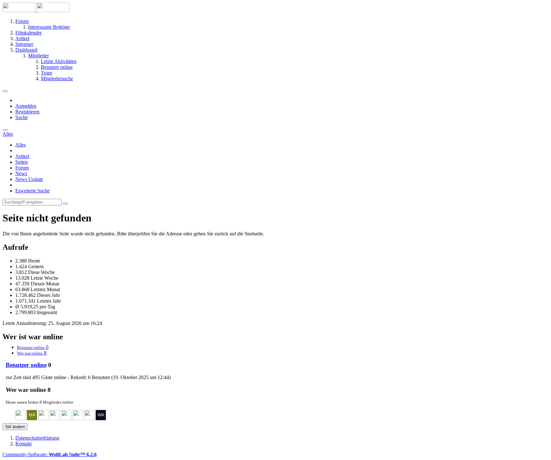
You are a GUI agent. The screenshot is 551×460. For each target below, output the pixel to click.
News (21, 173)
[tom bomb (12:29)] (55, 418)
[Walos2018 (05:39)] (101, 418)
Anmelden (25, 106)
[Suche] (5, 130)
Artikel (22, 156)
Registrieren (27, 111)
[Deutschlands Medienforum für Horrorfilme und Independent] (36, 10)
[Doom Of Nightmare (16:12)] (20, 418)
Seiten (21, 162)
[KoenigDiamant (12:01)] (66, 418)
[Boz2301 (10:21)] (78, 418)
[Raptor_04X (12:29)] (43, 418)
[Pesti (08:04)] (89, 418)
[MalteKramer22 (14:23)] (32, 418)
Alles (20, 144)
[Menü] (5, 91)
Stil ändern (15, 426)
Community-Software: (50, 454)
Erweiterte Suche (32, 190)
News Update (29, 179)
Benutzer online (26, 365)
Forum (22, 167)
